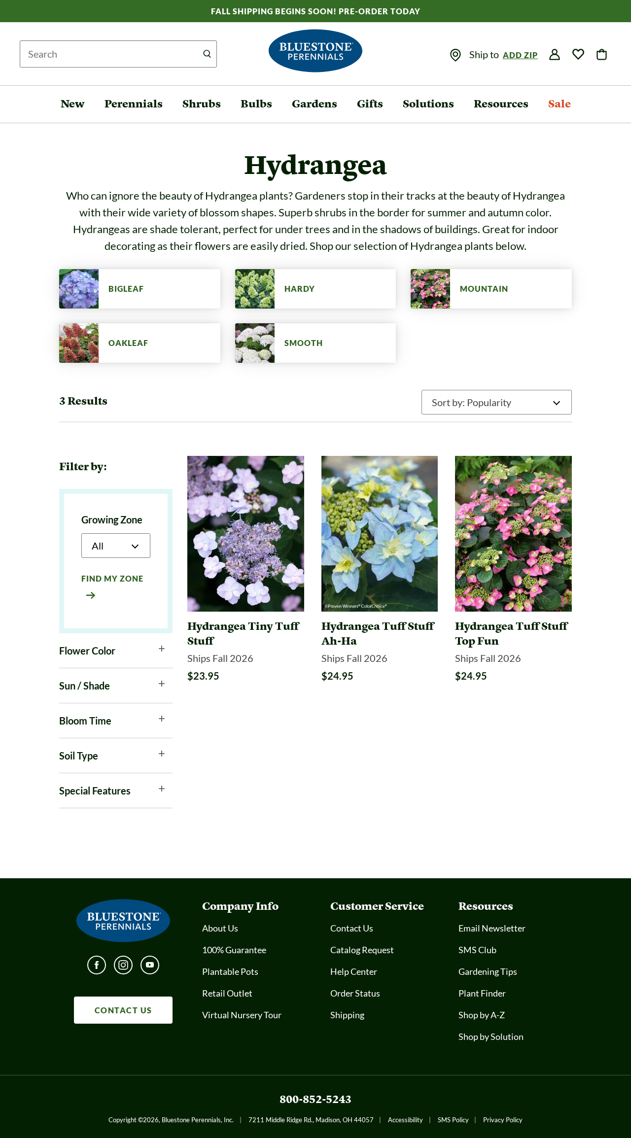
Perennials (134, 104)
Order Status (355, 993)
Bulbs (256, 104)
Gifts (370, 104)
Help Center (353, 971)
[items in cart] (602, 55)
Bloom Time (85, 720)
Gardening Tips (487, 971)
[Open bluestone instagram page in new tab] (123, 968)
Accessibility (405, 1120)
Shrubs (201, 104)
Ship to (485, 54)
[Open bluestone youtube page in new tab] (150, 968)
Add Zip (520, 55)
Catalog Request (362, 949)
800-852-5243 (315, 1099)
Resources (501, 104)
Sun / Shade (84, 685)
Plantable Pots (230, 971)
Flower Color (87, 650)
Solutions (428, 104)
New (73, 104)
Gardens (314, 104)
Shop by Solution (491, 1036)
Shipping (347, 1014)
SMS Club (477, 949)
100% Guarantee (234, 949)
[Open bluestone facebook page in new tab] (96, 968)
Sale (559, 104)
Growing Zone (111, 519)
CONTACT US (123, 1010)
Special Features (95, 790)
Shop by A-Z (481, 1014)
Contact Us (351, 928)
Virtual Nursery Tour (241, 1014)
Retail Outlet (227, 993)
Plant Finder (482, 993)
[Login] (554, 55)
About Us (220, 928)
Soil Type (78, 755)
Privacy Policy (503, 1120)
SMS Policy (453, 1120)
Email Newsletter (492, 928)
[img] (455, 55)
